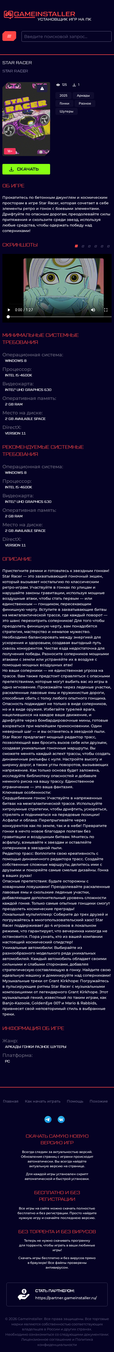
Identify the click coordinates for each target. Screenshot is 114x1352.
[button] (76, 246)
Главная (11, 1101)
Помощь (75, 1101)
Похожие (99, 1101)
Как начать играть (42, 1101)
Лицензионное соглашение (46, 1339)
